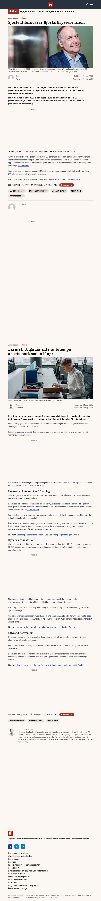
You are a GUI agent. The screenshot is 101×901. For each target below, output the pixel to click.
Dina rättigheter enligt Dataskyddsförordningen (28, 871)
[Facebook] (10, 846)
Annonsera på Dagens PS (19, 877)
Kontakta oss (13, 859)
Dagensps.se (13, 18)
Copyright (12, 862)
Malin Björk (76, 191)
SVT (10, 174)
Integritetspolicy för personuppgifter (24, 865)
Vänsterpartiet (16, 196)
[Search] (87, 4)
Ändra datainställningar (18, 888)
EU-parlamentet (17, 191)
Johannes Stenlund (25, 730)
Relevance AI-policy (16, 874)
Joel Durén (21, 205)
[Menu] (91, 4)
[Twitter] (16, 846)
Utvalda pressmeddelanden (20, 856)
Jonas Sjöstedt (59, 191)
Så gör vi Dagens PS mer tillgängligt (23, 885)
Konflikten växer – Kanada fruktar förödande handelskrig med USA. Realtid (50, 665)
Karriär (24, 345)
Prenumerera (66, 185)
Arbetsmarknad (17, 721)
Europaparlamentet (38, 191)
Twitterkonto (23, 166)
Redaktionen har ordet (17, 879)
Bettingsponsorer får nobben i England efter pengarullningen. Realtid (48, 535)
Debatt (24, 18)
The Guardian (33, 510)
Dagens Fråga (73, 179)
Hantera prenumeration (18, 853)
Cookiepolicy (13, 868)
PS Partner (12, 882)
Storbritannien (35, 721)
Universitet (52, 721)
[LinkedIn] (23, 846)
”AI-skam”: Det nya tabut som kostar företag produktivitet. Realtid (46, 627)
